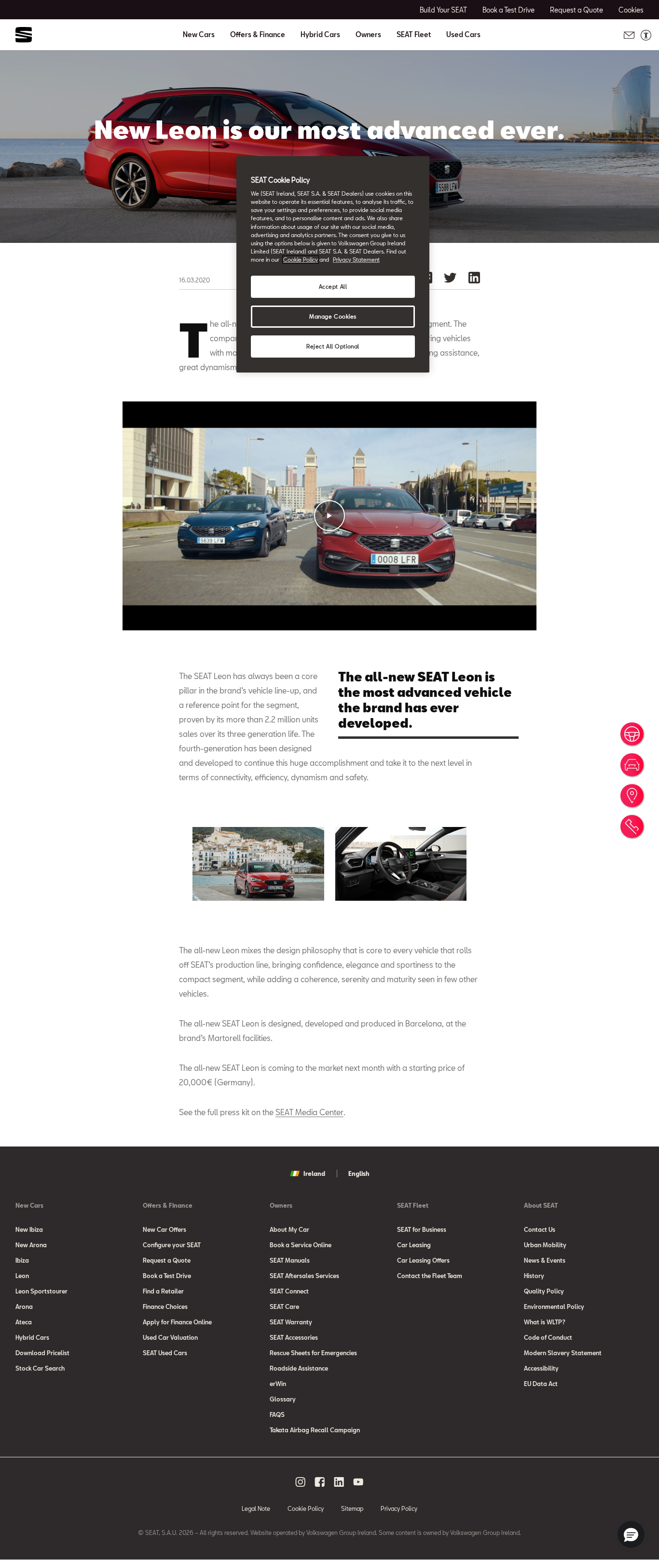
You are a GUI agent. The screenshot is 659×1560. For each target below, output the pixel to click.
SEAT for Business (421, 1229)
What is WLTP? (544, 1322)
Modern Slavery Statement (563, 1352)
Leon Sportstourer (41, 1291)
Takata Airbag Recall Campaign (315, 1430)
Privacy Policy (399, 1508)
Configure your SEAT (172, 1244)
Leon (22, 1275)
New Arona (31, 1244)
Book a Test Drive (167, 1275)
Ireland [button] (314, 1173)
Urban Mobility (545, 1244)
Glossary (283, 1399)
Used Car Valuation (170, 1337)
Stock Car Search (40, 1368)
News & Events (544, 1260)
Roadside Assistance (299, 1368)
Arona (24, 1306)
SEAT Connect (289, 1291)
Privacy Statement (356, 259)
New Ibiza (29, 1229)
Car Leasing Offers (423, 1260)
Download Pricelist (42, 1352)
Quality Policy (544, 1291)
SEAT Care (284, 1306)
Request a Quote (167, 1260)
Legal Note (256, 1508)
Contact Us (539, 1229)
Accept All (333, 286)
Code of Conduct (548, 1337)
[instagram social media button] (300, 1482)
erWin (278, 1383)
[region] (332, 264)
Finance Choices (165, 1306)
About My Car (289, 1229)
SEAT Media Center (309, 1112)
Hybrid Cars (320, 35)
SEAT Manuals (290, 1260)
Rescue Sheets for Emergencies (313, 1352)
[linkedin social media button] (339, 1482)
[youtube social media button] (358, 1482)
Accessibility (541, 1368)
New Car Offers (164, 1229)
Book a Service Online (300, 1244)
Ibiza (22, 1260)
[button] (329, 515)
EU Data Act (541, 1383)
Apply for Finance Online (177, 1322)
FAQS (277, 1414)
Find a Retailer (163, 1291)
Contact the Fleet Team (429, 1275)
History (534, 1275)
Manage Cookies (333, 316)
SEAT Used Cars (165, 1352)
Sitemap (352, 1508)
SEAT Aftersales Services (304, 1275)
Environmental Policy (554, 1306)
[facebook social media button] (320, 1482)
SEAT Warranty (291, 1322)
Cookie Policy (306, 1508)
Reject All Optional (332, 346)
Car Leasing (414, 1244)
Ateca (23, 1322)
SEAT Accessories (294, 1337)
